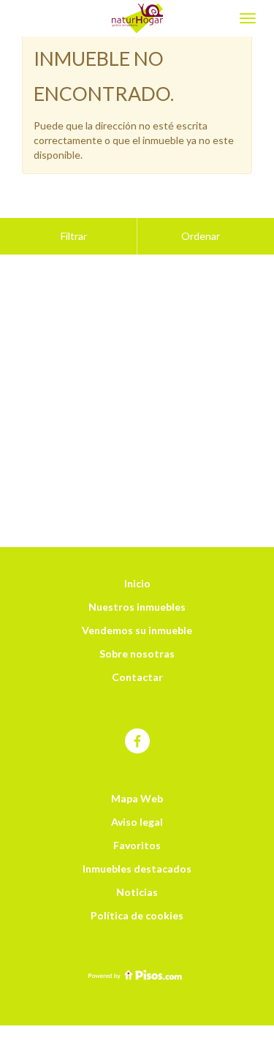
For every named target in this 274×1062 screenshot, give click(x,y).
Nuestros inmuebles (137, 606)
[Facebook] (137, 742)
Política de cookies (137, 915)
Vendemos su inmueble (137, 630)
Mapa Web (137, 798)
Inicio (137, 583)
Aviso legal (137, 822)
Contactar (137, 677)
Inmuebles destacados (137, 868)
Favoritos (137, 845)
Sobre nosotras (137, 653)
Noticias (137, 892)
